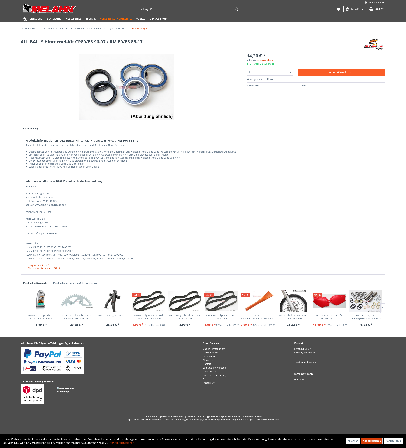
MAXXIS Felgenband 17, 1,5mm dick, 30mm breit (185, 317)
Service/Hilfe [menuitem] (374, 2)
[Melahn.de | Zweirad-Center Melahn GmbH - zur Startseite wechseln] (49, 10)
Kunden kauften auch (35, 283)
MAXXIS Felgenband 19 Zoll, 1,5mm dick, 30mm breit (148, 317)
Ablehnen (353, 440)
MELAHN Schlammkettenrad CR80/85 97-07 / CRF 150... (77, 317)
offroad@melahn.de (304, 352)
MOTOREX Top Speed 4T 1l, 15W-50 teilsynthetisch (40, 317)
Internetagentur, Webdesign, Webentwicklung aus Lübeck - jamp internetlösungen (214, 419)
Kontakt (207, 363)
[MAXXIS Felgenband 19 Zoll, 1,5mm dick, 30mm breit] (148, 301)
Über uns (299, 379)
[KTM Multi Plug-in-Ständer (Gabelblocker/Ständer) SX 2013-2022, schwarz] (112, 301)
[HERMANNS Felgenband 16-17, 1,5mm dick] (221, 301)
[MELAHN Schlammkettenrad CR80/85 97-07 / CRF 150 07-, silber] (76, 301)
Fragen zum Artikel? (38, 265)
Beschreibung (30, 128)
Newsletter (209, 360)
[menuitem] (189, 9)
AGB (205, 378)
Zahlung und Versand (214, 367)
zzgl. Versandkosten (265, 60)
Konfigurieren (393, 440)
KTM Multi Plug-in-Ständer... (113, 315)
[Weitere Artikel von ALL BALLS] (373, 44)
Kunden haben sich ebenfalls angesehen (75, 283)
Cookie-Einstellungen (214, 348)
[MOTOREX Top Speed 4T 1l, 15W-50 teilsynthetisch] (40, 301)
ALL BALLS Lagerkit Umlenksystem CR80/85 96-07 (365, 317)
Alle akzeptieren (372, 440)
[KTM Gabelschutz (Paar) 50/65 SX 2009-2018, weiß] (293, 301)
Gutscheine (209, 356)
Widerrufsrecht (211, 371)
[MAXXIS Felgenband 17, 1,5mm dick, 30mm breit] (184, 301)
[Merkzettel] (338, 9)
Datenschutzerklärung (215, 375)
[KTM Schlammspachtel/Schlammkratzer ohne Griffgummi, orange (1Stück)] (257, 301)
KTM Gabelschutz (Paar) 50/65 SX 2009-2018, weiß (293, 317)
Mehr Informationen (121, 443)
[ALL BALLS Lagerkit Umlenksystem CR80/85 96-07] (365, 301)
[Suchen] (236, 9)
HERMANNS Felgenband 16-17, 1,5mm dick (221, 317)
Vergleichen (256, 79)
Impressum (209, 382)
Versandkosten (195, 416)
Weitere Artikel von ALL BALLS (44, 268)
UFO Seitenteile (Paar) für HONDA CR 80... (329, 317)
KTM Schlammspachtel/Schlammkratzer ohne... (257, 317)
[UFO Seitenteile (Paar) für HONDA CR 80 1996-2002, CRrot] (329, 301)
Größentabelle (210, 352)
